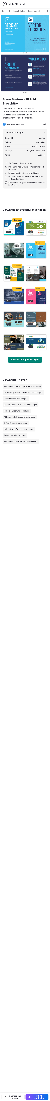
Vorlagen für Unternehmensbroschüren (20, 441)
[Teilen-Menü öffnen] (44, 124)
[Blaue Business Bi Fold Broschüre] (36, 250)
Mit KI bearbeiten (39, 1097)
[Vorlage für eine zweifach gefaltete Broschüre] (14, 227)
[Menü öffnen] (44, 4)
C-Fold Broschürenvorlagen (16, 399)
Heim (4, 11)
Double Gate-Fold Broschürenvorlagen (20, 405)
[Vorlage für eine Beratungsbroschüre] (36, 319)
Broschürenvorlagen (35, 11)
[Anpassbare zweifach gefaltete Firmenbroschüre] (14, 250)
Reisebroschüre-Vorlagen (15, 435)
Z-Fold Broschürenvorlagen (15, 423)
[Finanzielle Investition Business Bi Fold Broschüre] (36, 342)
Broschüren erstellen (17, 11)
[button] (13, 1097)
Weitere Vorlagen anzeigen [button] (25, 359)
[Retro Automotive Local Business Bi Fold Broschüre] (14, 319)
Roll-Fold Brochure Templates (16, 411)
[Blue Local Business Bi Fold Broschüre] (14, 296)
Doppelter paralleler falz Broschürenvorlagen (23, 392)
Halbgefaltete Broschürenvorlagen (18, 429)
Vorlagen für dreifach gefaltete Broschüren (22, 386)
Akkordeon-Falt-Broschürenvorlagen (19, 417)
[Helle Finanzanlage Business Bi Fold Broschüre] (36, 227)
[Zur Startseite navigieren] (14, 4)
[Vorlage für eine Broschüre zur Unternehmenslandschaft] (14, 273)
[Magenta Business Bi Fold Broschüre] (36, 296)
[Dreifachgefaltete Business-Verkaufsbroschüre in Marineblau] (14, 342)
